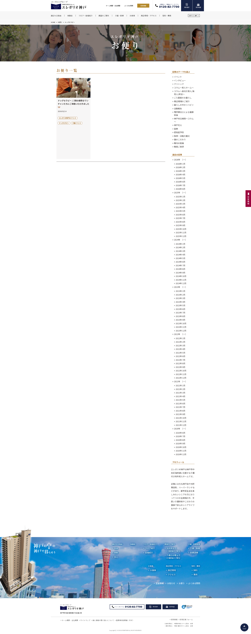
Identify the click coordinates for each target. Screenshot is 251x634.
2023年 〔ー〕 (180, 287)
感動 (116, 552)
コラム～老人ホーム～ (184, 87)
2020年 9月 (180, 443)
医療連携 (194, 552)
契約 (195, 570)
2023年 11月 (181, 327)
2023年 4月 (180, 301)
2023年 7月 (180, 312)
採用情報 (143, 6)
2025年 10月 (181, 229)
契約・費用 (196, 566)
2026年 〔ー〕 (180, 159)
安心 (116, 556)
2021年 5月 (180, 399)
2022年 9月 (180, 367)
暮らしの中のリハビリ (184, 104)
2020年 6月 (180, 432)
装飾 (176, 128)
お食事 (150, 566)
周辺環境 (172, 570)
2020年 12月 (181, 454)
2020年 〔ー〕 (180, 428)
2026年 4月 (180, 174)
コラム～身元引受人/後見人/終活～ (184, 92)
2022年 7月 (180, 359)
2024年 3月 (180, 251)
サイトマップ (85, 620)
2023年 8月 (180, 316)
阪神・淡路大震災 (182, 136)
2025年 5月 (180, 211)
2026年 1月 (180, 163)
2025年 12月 (181, 236)
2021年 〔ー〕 (180, 381)
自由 (116, 548)
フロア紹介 (150, 548)
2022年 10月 (181, 370)
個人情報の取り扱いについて (103, 620)
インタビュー (180, 80)
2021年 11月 (181, 421)
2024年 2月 (180, 247)
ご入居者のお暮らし (183, 97)
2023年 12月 (181, 330)
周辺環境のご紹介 (182, 101)
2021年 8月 (180, 410)
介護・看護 (195, 548)
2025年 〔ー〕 (180, 192)
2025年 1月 (180, 196)
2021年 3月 (180, 392)
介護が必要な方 (173, 556)
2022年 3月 (180, 345)
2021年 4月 (180, 396)
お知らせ (171, 583)
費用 (195, 574)
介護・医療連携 (194, 544)
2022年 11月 (181, 374)
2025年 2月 (180, 200)
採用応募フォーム (186, 619)
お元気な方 (173, 549)
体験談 (132, 544)
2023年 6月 (180, 309)
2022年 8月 (180, 363)
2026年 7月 (180, 185)
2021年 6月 (180, 403)
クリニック (179, 84)
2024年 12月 (181, 283)
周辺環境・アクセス (173, 566)
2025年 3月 (180, 203)
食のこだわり (180, 139)
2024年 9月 (180, 272)
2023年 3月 (180, 298)
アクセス (172, 574)
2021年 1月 (180, 385)
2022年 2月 (180, 341)
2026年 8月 (180, 188)
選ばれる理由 (117, 544)
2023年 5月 (180, 305)
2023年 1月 (180, 291)
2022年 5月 (180, 352)
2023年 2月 (180, 294)
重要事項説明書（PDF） (125, 620)
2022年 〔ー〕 (180, 334)
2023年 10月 (181, 323)
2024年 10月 (181, 276)
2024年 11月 (181, 279)
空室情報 (160, 583)
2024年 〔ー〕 (180, 239)
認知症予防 (179, 132)
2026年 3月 (180, 171)
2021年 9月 (180, 414)
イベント (178, 76)
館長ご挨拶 (179, 146)
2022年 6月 (180, 356)
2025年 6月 (180, 214)
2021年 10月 (181, 417)
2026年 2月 (180, 167)
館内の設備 (179, 143)
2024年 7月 (180, 265)
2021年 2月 (180, 389)
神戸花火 (178, 125)
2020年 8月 (180, 440)
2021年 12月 (181, 425)
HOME (53, 22)
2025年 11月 (181, 232)
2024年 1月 (180, 243)
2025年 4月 (180, 207)
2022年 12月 (181, 377)
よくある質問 (128, 6)
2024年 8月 (180, 269)
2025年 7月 (180, 218)
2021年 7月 (180, 407)
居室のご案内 (170, 544)
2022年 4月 (180, 349)
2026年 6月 (180, 181)
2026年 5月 (180, 178)
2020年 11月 (181, 450)
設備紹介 (149, 552)
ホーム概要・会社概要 (113, 6)
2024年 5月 (180, 258)
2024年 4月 (180, 254)
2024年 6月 (180, 261)
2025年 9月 (180, 225)
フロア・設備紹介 (150, 544)
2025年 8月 (180, 221)
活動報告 (178, 108)
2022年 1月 (180, 338)
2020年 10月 (181, 447)
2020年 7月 (180, 436)
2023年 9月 (180, 319)
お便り (60, 22)
